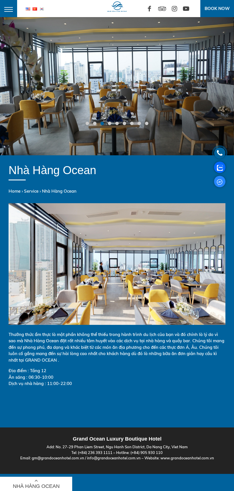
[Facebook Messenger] (219, 181)
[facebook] (149, 8)
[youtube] (185, 8)
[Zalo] (219, 167)
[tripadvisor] (162, 8)
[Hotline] (219, 153)
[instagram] (174, 8)
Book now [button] (217, 8)
